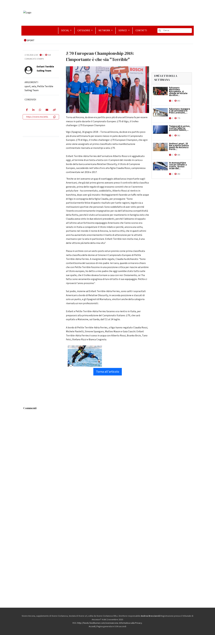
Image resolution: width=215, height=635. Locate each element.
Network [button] (105, 30)
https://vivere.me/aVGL (37, 116)
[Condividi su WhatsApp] (39, 110)
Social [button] (65, 30)
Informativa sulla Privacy (130, 623)
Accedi (92, 626)
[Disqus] (107, 450)
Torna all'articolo (107, 372)
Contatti (141, 30)
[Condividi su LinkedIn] (33, 110)
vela (34, 86)
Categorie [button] (84, 30)
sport (28, 86)
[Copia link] (54, 110)
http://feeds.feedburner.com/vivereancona (97, 623)
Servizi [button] (123, 30)
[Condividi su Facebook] (27, 110)
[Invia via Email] (47, 110)
